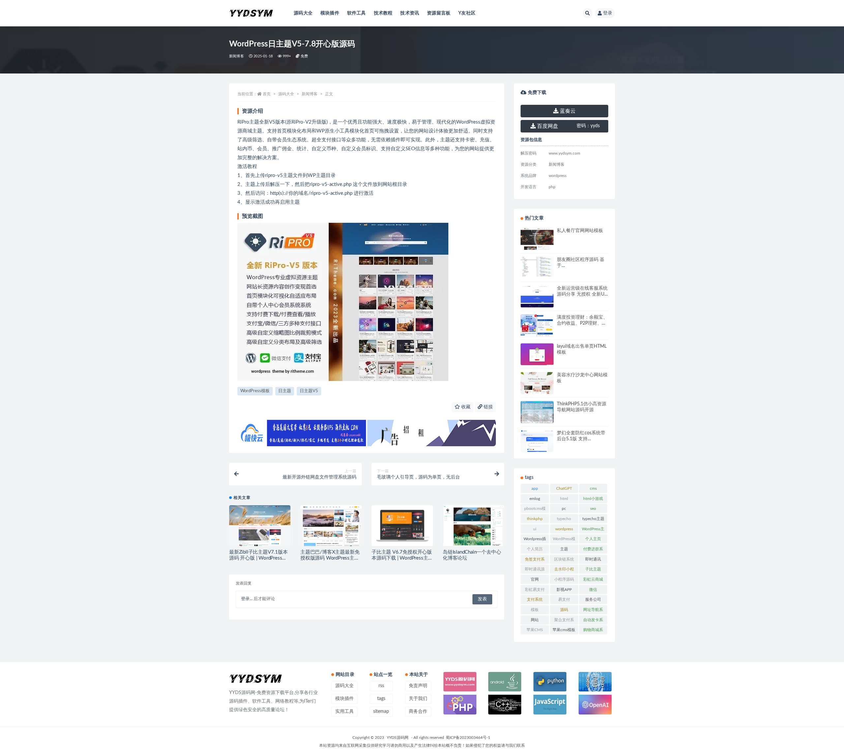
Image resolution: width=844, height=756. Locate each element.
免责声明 (418, 685)
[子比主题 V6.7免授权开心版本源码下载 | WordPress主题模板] (402, 525)
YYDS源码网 (397, 738)
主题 (564, 549)
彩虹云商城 (593, 579)
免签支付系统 (535, 560)
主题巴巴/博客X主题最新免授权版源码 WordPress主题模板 (329, 558)
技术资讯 (409, 13)
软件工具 (356, 13)
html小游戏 (593, 499)
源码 (564, 610)
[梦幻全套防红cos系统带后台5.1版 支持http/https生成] (537, 443)
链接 (487, 407)
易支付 (564, 599)
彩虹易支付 (535, 590)
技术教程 (383, 13)
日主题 (284, 391)
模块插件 (329, 13)
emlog (534, 499)
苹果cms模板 (564, 630)
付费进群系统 (593, 550)
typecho (564, 519)
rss (381, 685)
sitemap (381, 711)
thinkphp (535, 519)
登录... (247, 599)
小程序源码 (564, 579)
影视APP (564, 590)
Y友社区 (466, 13)
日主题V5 (309, 391)
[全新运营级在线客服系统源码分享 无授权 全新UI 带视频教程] (537, 303)
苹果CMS (535, 630)
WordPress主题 (593, 530)
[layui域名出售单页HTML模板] (537, 355)
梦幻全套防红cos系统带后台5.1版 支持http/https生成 (581, 439)
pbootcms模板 (535, 510)
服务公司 (593, 599)
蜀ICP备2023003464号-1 (468, 738)
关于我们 (418, 698)
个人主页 (593, 539)
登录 (607, 13)
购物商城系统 (593, 631)
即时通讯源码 (535, 570)
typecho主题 (593, 519)
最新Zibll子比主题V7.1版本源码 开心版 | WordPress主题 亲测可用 (258, 558)
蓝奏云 (567, 111)
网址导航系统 (593, 611)
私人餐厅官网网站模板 (580, 230)
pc (564, 508)
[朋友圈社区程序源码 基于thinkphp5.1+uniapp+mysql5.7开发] (537, 267)
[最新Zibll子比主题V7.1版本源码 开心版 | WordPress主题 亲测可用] (259, 526)
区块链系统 (564, 559)
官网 (535, 579)
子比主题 (593, 569)
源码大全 (303, 13)
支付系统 (535, 599)
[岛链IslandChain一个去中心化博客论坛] (473, 527)
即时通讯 (593, 559)
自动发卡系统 (593, 621)
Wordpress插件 (535, 540)
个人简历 (535, 549)
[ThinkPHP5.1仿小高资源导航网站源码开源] (537, 412)
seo (593, 508)
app (534, 488)
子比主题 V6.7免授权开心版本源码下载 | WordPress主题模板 (402, 558)
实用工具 (344, 711)
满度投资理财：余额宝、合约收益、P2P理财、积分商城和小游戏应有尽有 (582, 323)
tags (381, 698)
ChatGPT (564, 488)
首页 (267, 94)
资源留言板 (438, 13)
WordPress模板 (255, 391)
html (564, 499)
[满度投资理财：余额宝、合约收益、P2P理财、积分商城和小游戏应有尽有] (537, 329)
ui (534, 529)
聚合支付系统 (564, 621)
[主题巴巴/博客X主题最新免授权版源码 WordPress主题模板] (331, 528)
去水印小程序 (564, 570)
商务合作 (418, 711)
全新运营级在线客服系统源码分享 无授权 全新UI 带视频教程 (582, 294)
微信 (593, 590)
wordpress (564, 529)
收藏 (465, 407)
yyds (588, 126)
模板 (535, 610)
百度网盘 (547, 126)
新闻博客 (236, 56)
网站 (535, 620)
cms (593, 488)
